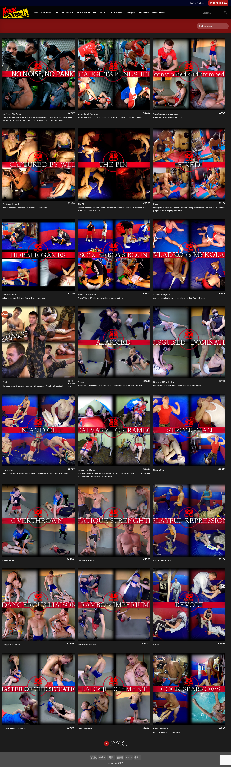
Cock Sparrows (160, 728)
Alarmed (82, 382)
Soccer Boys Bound (87, 294)
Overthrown (8, 560)
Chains (5, 382)
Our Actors (46, 12)
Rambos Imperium (87, 644)
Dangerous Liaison (11, 644)
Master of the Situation (13, 728)
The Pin (81, 204)
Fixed (156, 204)
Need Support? (158, 12)
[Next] (124, 743)
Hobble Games (9, 294)
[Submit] (225, 12)
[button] (197, 3)
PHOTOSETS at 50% (64, 12)
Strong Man (159, 469)
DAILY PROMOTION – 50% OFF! (92, 12)
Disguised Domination (164, 382)
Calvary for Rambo (87, 469)
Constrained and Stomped (166, 113)
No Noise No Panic (11, 113)
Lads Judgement (85, 728)
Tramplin (130, 12)
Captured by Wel (10, 204)
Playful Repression (162, 560)
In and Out (7, 469)
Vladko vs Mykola (161, 294)
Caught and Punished (88, 113)
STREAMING (117, 12)
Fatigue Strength (86, 560)
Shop (36, 12)
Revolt (156, 644)
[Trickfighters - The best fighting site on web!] (15, 12)
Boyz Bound (143, 12)
